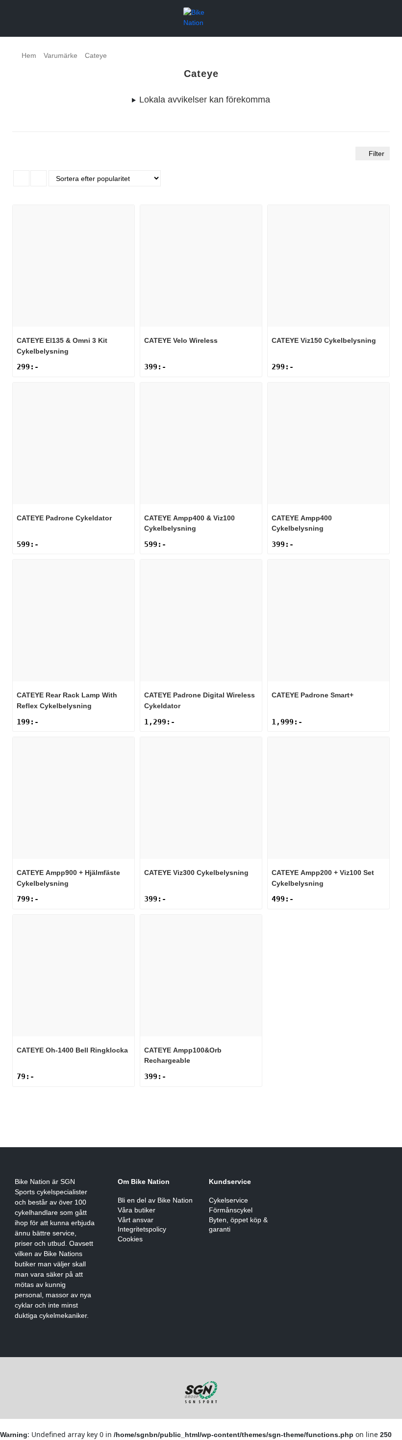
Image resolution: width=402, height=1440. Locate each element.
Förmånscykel (230, 1210)
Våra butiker (136, 1210)
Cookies (130, 1239)
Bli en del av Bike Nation (155, 1200)
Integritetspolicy (142, 1229)
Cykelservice (228, 1200)
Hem (29, 55)
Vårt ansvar (135, 1220)
